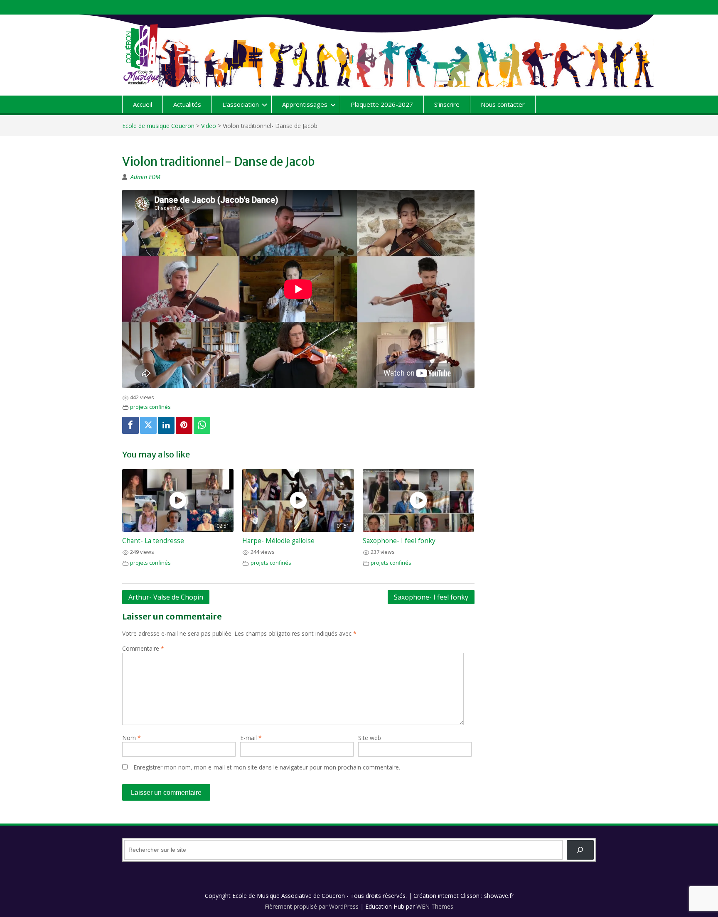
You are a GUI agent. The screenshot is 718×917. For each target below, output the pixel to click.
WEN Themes (434, 906)
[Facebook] (130, 425)
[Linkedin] (166, 425)
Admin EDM (145, 177)
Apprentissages (304, 104)
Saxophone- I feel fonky (399, 540)
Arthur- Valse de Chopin (165, 597)
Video (208, 126)
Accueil (142, 104)
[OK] (580, 850)
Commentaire (143, 648)
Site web (369, 738)
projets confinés (150, 407)
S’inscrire (447, 104)
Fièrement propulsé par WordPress (312, 906)
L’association (240, 104)
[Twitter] (148, 425)
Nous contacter (503, 104)
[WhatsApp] (202, 425)
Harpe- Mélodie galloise (278, 540)
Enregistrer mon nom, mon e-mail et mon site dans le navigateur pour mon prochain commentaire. (266, 767)
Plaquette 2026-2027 (382, 104)
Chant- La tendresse (153, 540)
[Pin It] (184, 425)
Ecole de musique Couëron (158, 126)
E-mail (251, 738)
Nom (131, 738)
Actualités (187, 104)
